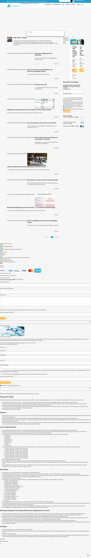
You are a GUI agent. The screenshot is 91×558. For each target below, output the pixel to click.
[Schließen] (0, 392)
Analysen (2, 253)
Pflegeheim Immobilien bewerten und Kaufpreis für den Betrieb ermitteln (29, 109)
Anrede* (2, 347)
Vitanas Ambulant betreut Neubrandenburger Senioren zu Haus (26, 166)
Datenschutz (79, 98)
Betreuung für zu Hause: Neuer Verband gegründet (42, 180)
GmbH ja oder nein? (41, 84)
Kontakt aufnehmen (18, 279)
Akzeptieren (2, 539)
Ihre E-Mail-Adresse (67, 93)
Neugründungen (3, 259)
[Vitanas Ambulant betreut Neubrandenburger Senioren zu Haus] (37, 159)
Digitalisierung (3, 257)
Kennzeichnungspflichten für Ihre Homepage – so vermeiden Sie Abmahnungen (31, 207)
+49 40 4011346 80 (21, 1)
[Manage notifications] (88, 555)
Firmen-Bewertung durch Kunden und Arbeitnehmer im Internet (46, 138)
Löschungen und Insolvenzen (23, 257)
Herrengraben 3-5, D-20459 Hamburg (32, 1)
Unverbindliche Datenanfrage (6, 279)
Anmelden (76, 0)
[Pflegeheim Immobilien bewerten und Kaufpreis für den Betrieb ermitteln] (45, 103)
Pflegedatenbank (81, 0)
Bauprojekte (2, 254)
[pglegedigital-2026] (73, 39)
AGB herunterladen (4, 541)
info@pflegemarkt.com (12, 1)
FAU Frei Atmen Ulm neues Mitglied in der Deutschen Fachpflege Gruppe (40, 70)
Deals (1, 256)
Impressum (2, 273)
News (8, 259)
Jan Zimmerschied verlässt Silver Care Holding (41, 123)
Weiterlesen (56, 63)
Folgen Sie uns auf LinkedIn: (6, 260)
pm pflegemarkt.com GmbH (9, 261)
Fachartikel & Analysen (12, 257)
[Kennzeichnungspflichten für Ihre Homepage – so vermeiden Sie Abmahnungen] (45, 200)
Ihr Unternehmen (66, 89)
